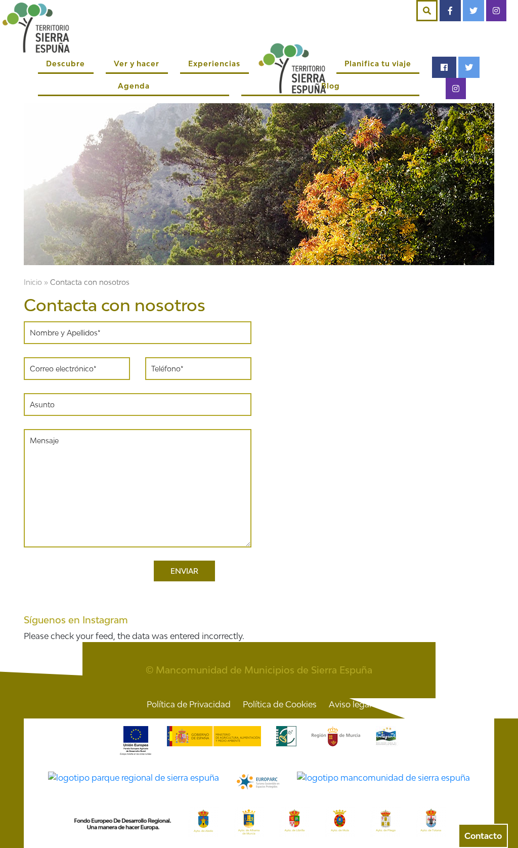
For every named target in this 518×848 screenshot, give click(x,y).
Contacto (483, 836)
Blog (330, 85)
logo (292, 68)
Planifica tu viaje (377, 63)
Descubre (65, 63)
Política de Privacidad (189, 704)
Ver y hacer (136, 63)
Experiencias (214, 63)
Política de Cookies (280, 704)
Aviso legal (350, 704)
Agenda (134, 85)
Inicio (33, 282)
